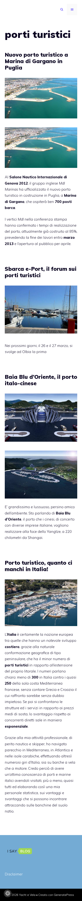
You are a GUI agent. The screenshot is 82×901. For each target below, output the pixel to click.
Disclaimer (14, 874)
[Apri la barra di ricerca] (62, 9)
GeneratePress (64, 895)
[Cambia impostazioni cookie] (7, 893)
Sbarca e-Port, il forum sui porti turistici (40, 272)
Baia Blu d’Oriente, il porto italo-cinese (41, 380)
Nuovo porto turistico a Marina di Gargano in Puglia (36, 61)
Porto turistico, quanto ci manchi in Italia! (38, 565)
